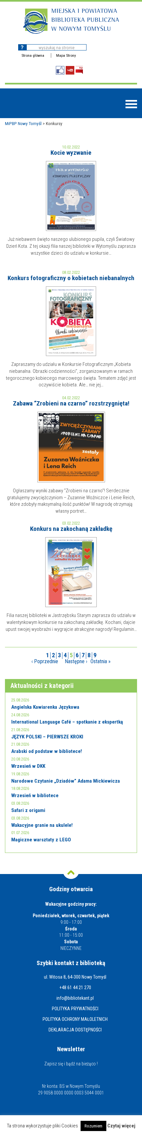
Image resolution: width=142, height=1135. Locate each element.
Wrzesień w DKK (28, 766)
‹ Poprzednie (44, 661)
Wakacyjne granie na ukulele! (42, 825)
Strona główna (32, 55)
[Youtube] (70, 70)
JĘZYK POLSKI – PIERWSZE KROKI (47, 737)
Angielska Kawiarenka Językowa (45, 707)
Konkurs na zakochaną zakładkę (71, 529)
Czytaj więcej (121, 1125)
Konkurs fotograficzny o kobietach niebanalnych (71, 278)
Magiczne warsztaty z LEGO (41, 840)
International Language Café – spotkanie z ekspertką (67, 722)
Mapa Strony (66, 55)
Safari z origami (28, 810)
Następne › (76, 661)
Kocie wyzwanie (71, 152)
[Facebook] (60, 70)
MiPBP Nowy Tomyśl (23, 123)
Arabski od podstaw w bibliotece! (46, 751)
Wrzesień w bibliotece (34, 795)
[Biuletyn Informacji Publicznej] (79, 70)
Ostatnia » (100, 661)
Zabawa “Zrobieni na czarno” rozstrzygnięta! (71, 403)
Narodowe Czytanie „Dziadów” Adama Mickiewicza (65, 781)
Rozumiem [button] (93, 1125)
